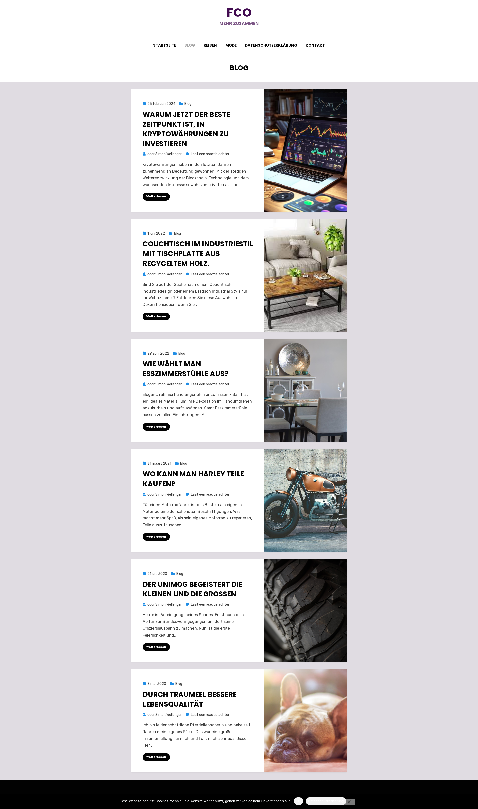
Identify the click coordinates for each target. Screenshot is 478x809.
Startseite (164, 45)
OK (298, 801)
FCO (239, 12)
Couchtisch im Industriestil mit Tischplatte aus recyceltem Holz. (198, 253)
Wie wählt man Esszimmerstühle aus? (185, 368)
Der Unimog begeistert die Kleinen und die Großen (192, 589)
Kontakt (315, 45)
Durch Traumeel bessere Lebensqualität (190, 699)
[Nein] (349, 802)
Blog (189, 45)
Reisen (210, 45)
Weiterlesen (156, 196)
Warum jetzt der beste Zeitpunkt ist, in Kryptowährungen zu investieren (186, 129)
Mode (231, 45)
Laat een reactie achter (210, 154)
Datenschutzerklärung (271, 45)
